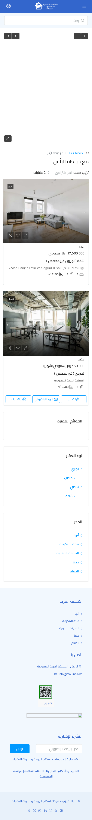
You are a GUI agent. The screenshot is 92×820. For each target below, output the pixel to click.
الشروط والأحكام (68, 771)
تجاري (75, 469)
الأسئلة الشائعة (34, 771)
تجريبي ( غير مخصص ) (69, 373)
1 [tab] (44, 432)
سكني (74, 487)
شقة (69, 496)
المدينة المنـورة (67, 553)
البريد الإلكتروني (44, 399)
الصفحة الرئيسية (76, 152)
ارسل (19, 749)
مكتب (68, 478)
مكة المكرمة (69, 544)
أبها (76, 535)
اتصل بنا (51, 771)
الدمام (74, 571)
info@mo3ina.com (70, 674)
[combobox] (59, 172)
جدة (76, 562)
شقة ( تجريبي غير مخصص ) (65, 260)
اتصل (71, 399)
